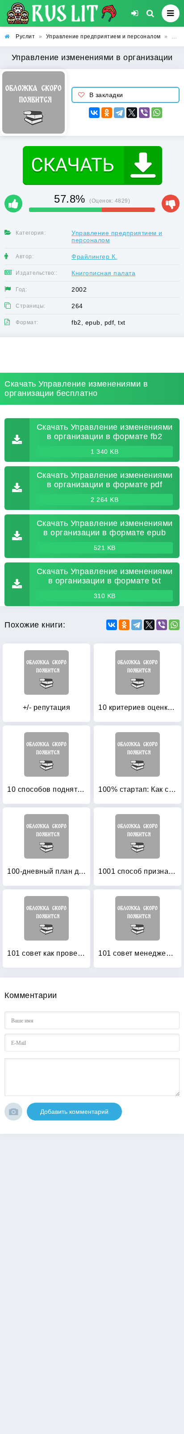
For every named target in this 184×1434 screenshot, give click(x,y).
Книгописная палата (103, 273)
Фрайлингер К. (94, 256)
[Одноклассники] (106, 112)
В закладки (106, 94)
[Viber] (144, 112)
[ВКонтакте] (94, 112)
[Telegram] (119, 112)
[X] (131, 112)
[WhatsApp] (156, 112)
